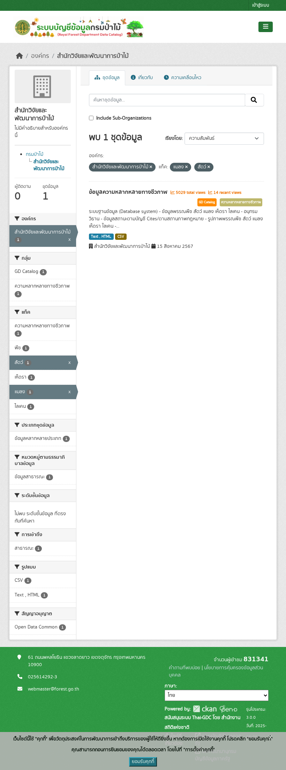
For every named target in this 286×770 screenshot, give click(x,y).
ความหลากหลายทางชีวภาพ (241, 202)
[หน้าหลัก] (19, 56)
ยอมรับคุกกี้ (143, 761)
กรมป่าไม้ (34, 154)
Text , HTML (101, 236)
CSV (121, 236)
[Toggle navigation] (265, 27)
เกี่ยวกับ (145, 77)
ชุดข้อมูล (110, 77)
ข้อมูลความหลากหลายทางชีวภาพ (129, 192)
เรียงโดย (173, 138)
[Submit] (254, 100)
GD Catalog (207, 202)
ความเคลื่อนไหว (185, 77)
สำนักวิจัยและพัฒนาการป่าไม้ (93, 56)
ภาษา (170, 686)
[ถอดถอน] (151, 167)
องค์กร (40, 56)
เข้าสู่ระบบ (260, 5)
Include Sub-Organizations (123, 118)
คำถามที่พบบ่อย (184, 667)
